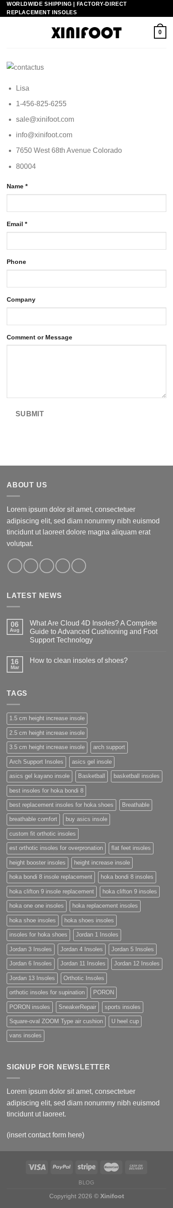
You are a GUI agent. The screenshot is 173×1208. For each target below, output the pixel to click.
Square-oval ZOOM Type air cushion (56, 1021)
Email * (17, 223)
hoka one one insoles (36, 905)
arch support (109, 747)
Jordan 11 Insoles (83, 963)
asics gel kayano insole (39, 776)
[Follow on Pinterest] (78, 565)
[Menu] (12, 33)
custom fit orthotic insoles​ (42, 833)
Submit (30, 414)
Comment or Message (39, 337)
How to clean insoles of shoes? (79, 660)
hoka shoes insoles (89, 920)
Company (21, 299)
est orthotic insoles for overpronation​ (56, 848)
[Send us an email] (62, 565)
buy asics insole (86, 819)
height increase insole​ (102, 862)
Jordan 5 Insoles (132, 949)
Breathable (135, 804)
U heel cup (125, 1021)
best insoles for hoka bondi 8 (46, 790)
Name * (17, 186)
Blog (86, 1183)
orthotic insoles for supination (47, 992)
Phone (16, 261)
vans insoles (25, 1035)
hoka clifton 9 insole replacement (51, 891)
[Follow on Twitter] (46, 565)
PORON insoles (29, 1007)
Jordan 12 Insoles (137, 963)
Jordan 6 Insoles (30, 963)
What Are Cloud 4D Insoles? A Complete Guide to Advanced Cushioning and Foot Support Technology (93, 631)
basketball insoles (137, 776)
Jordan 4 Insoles (81, 949)
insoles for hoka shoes (38, 934)
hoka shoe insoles (32, 920)
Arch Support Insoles (36, 761)
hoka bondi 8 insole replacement (50, 876)
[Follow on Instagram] (31, 565)
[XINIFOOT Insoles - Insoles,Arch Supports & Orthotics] (86, 32)
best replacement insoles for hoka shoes (61, 804)
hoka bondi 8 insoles (127, 876)
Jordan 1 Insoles (97, 934)
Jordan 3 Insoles (30, 949)
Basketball (91, 776)
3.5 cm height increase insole (47, 747)
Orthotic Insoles (83, 978)
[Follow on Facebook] (15, 565)
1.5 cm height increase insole (47, 718)
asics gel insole (92, 761)
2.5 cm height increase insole (47, 733)
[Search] (144, 32)
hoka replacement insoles (105, 905)
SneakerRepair (77, 1007)
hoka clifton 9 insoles (129, 891)
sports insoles (123, 1007)
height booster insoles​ (37, 862)
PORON (103, 992)
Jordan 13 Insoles (32, 978)
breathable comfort (33, 819)
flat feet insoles (131, 848)
